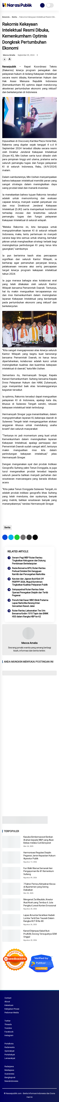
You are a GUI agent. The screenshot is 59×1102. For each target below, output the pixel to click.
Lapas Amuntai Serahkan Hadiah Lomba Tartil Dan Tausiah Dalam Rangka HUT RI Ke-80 (39, 918)
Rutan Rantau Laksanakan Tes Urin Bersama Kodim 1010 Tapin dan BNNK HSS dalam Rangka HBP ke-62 (30, 613)
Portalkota (9, 1043)
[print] (23, 537)
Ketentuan (9, 1005)
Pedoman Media (12, 1012)
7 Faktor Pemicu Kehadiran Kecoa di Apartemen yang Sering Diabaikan (39, 887)
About (7, 1001)
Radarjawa (9, 1066)
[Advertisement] (29, 710)
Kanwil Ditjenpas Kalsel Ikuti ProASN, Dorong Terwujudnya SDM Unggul (40, 934)
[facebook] (5, 537)
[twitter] (11, 537)
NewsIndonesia (11, 1081)
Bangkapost (10, 1077)
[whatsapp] (17, 537)
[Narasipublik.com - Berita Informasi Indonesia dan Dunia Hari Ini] (17, 7)
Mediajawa (9, 1070)
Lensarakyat (10, 1058)
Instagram (9, 1035)
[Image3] (25, 822)
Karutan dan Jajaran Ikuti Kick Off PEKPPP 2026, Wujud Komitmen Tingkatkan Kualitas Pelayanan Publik (30, 582)
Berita (14, 17)
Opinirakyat (9, 1051)
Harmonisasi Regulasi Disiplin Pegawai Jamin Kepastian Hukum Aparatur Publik (39, 855)
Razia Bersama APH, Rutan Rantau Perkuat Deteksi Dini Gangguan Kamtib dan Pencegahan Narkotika (29, 571)
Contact (8, 998)
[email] (29, 537)
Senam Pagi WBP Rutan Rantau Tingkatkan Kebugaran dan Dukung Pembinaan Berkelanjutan (29, 560)
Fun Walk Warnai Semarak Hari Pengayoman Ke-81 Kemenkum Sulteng (38, 871)
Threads (8, 1024)
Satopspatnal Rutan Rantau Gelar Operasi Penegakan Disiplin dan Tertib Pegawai (30, 592)
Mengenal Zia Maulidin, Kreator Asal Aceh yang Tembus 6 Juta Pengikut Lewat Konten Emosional (39, 902)
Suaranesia (9, 1074)
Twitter (7, 1021)
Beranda (6, 17)
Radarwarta (10, 1047)
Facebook (9, 1032)
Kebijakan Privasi (12, 1009)
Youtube (8, 1028)
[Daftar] (42, 5)
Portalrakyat (10, 1054)
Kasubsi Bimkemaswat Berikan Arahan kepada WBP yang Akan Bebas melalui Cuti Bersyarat (38, 840)
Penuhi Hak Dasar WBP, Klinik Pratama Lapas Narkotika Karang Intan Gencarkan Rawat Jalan (30, 603)
